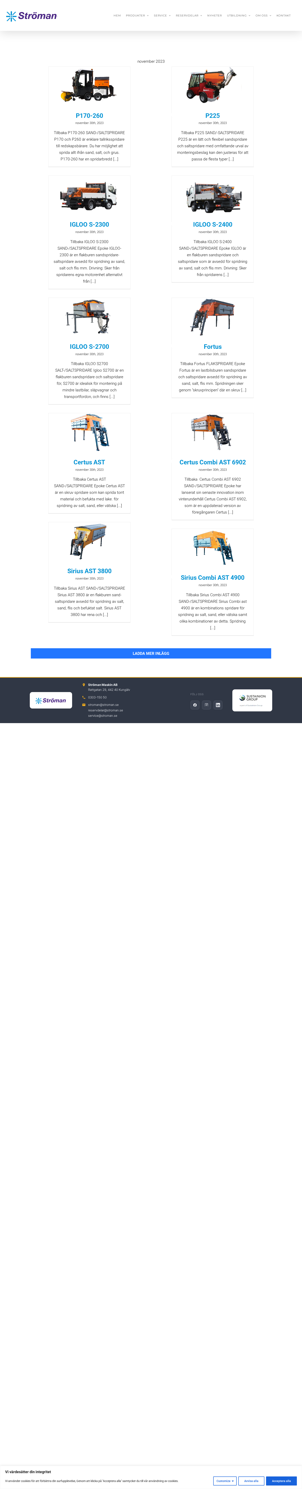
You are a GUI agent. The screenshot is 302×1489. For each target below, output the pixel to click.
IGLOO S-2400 (212, 224)
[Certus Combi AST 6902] (213, 432)
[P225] (213, 86)
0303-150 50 (97, 697)
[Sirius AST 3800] (89, 541)
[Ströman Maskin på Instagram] (206, 705)
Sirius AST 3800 (89, 571)
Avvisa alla (251, 1481)
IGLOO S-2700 (89, 346)
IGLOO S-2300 (89, 224)
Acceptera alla (281, 1481)
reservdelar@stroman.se (105, 710)
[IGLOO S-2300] (89, 195)
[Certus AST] (89, 432)
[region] (151, 1477)
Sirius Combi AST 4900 (212, 577)
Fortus (213, 346)
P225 (212, 115)
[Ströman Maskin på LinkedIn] (217, 705)
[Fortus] (213, 317)
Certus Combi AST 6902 (213, 462)
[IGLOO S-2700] (89, 317)
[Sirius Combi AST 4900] (213, 548)
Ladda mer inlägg (151, 653)
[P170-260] (89, 86)
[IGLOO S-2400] (213, 195)
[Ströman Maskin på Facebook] (194, 705)
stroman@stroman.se (103, 705)
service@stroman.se (102, 716)
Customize (224, 1481)
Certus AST (89, 462)
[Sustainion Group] (252, 700)
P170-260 (89, 115)
